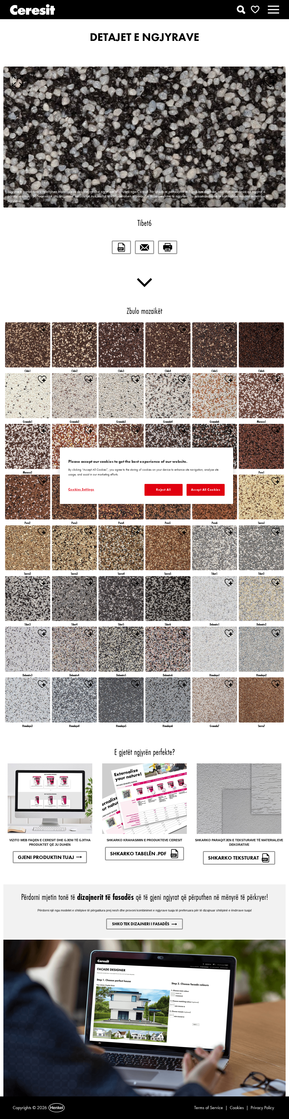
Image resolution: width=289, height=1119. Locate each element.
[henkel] (57, 1107)
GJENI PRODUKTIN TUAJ (46, 857)
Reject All (163, 490)
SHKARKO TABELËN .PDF (139, 853)
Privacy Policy (262, 1108)
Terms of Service (208, 1108)
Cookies (237, 1108)
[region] (146, 476)
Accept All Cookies (205, 490)
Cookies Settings (81, 489)
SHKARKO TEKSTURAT (233, 857)
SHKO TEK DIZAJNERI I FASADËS (140, 923)
